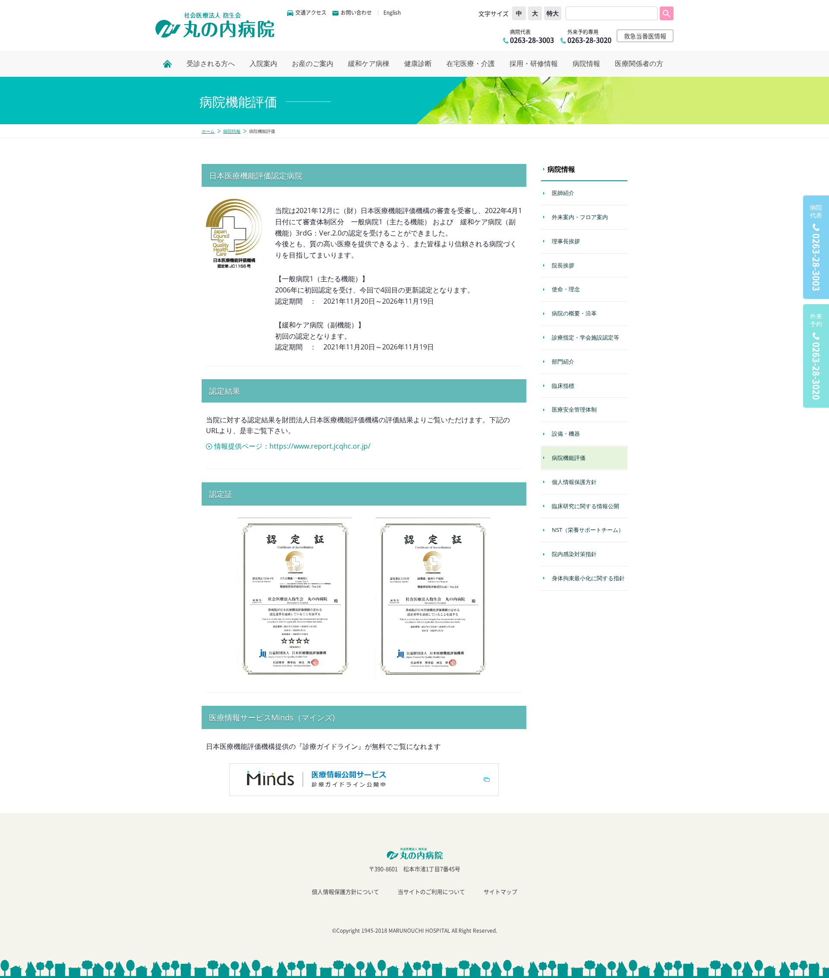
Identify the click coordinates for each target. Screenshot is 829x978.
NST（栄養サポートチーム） (588, 530)
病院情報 (586, 63)
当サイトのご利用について (431, 891)
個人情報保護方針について (345, 891)
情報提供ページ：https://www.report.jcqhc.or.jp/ (292, 446)
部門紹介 (563, 361)
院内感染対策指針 (574, 554)
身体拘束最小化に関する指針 (588, 578)
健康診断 (418, 63)
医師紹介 (563, 193)
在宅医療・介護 (470, 63)
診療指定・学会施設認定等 (585, 337)
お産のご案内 (312, 63)
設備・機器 (566, 433)
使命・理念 (566, 289)
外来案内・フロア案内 (580, 217)
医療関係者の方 (639, 63)
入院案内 (263, 63)
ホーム (208, 131)
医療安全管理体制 (574, 409)
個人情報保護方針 (574, 482)
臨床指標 (563, 386)
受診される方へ (211, 63)
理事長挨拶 (566, 241)
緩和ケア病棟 (368, 63)
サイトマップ (500, 891)
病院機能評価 (568, 458)
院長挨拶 (563, 265)
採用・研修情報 (533, 63)
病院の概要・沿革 (574, 313)
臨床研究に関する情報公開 (585, 506)
